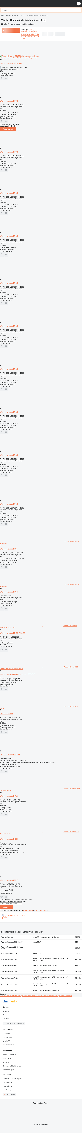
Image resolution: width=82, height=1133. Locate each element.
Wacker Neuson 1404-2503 (11, 63)
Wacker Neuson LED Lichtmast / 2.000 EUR (17, 674)
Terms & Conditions (9, 1055)
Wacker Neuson (6, 714)
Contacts (6, 1019)
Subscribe (6, 907)
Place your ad (8, 129)
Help (4, 1015)
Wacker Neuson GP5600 (10, 755)
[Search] (79, 10)
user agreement (41, 910)
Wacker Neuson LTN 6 (9, 880)
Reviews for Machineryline (12, 1066)
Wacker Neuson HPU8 (9, 796)
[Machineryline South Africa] (15, 3)
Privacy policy (7, 1058)
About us (6, 1011)
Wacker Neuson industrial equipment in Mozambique (18, 996)
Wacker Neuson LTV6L (9, 101)
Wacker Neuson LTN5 (8, 549)
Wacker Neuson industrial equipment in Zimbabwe (54, 996)
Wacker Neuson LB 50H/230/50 (12, 633)
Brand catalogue (8, 1070)
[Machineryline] (2, 15)
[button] (79, 3)
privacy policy (28, 910)
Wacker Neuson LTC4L (9, 592)
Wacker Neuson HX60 (9, 839)
